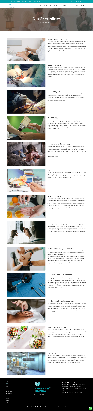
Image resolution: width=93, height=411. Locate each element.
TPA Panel (65, 6)
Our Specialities (48, 6)
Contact (83, 6)
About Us (39, 6)
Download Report (37, 1)
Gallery (78, 6)
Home (34, 6)
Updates (72, 6)
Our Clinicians (57, 6)
